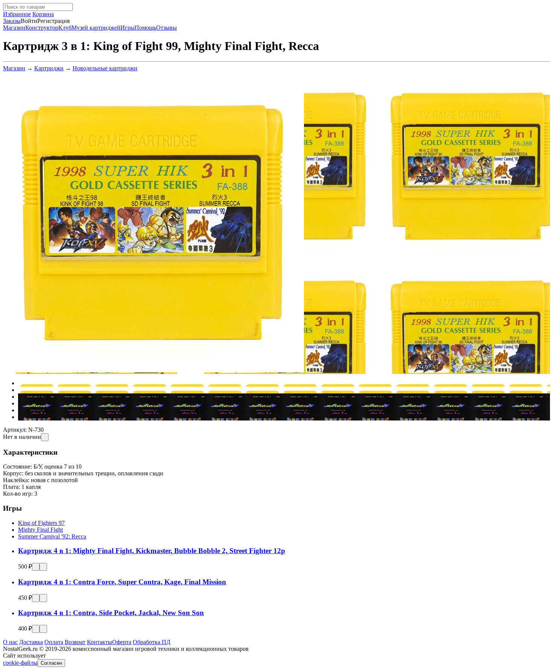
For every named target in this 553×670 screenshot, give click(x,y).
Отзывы (166, 27)
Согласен (51, 663)
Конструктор (41, 27)
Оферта (121, 642)
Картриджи (49, 68)
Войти (29, 21)
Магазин (14, 27)
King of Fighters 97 (41, 523)
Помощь (145, 27)
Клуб (64, 27)
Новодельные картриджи (105, 68)
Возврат (75, 642)
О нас (10, 642)
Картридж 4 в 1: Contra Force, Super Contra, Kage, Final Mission (122, 582)
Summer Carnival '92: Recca (52, 536)
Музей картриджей (95, 27)
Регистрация (53, 21)
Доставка (31, 642)
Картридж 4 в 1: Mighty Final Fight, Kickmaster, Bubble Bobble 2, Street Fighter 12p (151, 551)
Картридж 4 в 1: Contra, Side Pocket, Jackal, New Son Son (111, 613)
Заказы (12, 21)
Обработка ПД (151, 642)
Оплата (53, 642)
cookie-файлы (20, 662)
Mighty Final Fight (40, 529)
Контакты (99, 642)
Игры (127, 27)
